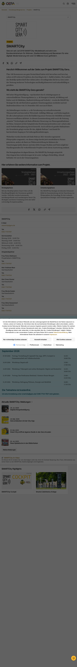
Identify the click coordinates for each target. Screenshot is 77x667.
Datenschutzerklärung (61, 332)
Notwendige (20, 345)
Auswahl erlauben (40, 339)
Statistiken (47, 345)
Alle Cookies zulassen (64, 339)
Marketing (60, 345)
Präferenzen (34, 345)
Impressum (53, 334)
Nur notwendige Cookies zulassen (15, 339)
